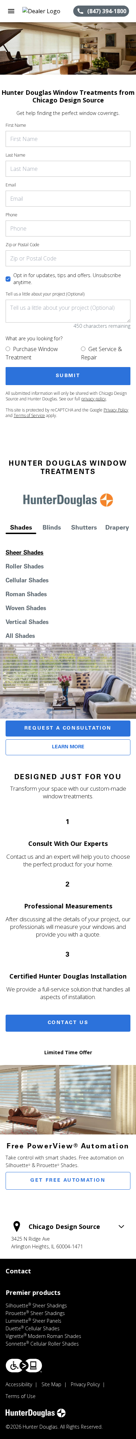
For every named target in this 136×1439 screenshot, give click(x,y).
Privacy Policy (116, 410)
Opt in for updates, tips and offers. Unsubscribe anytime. (67, 278)
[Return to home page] (43, 11)
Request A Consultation (68, 728)
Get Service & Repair (101, 353)
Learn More (68, 747)
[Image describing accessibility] (24, 1365)
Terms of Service (29, 415)
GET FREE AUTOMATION (67, 1180)
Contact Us (68, 1023)
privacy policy (93, 399)
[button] (11, 11)
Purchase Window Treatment (32, 353)
